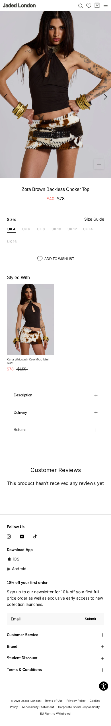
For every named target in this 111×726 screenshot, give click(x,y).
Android (19, 568)
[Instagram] (9, 536)
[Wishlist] (89, 5)
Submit (90, 619)
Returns (20, 429)
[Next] (105, 97)
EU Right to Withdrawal (55, 713)
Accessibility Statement (38, 707)
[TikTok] (35, 536)
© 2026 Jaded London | (27, 700)
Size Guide (94, 219)
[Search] (80, 5)
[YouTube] (22, 536)
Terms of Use (54, 700)
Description (23, 395)
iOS (16, 558)
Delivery (20, 412)
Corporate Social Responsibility (79, 707)
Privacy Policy (76, 700)
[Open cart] (97, 5)
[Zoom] (99, 164)
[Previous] (5, 97)
